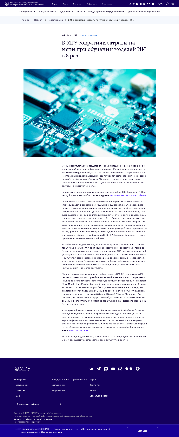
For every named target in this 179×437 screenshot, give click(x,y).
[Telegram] (134, 3)
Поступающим (45, 11)
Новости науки (55, 19)
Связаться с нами (99, 395)
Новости (38, 19)
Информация (92, 4)
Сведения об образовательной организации (34, 419)
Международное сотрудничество (105, 11)
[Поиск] (167, 3)
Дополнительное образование (144, 11)
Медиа (65, 4)
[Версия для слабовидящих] (172, 3)
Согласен (142, 430)
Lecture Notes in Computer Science (128, 195)
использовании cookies (33, 432)
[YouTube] (141, 3)
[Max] (137, 3)
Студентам (64, 11)
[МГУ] (24, 3)
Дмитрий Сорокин (78, 330)
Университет (25, 11)
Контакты (77, 4)
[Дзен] (153, 3)
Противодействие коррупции (27, 422)
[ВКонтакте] (130, 3)
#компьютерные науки (87, 35)
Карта (54, 4)
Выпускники (107, 4)
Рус (159, 4)
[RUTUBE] (144, 3)
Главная (25, 19)
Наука (79, 11)
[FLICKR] (148, 3)
